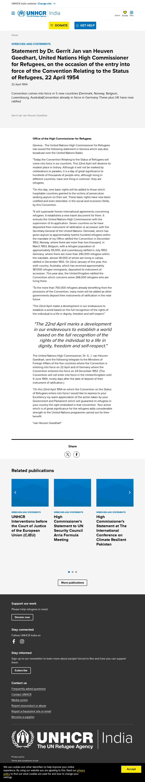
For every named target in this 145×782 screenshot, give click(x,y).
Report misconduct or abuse (28, 706)
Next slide (130, 492)
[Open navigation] (13, 13)
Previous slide (15, 492)
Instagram (22, 641)
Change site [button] (44, 3)
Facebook (13, 641)
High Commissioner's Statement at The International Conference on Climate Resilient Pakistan (111, 530)
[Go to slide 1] (70, 573)
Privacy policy (17, 756)
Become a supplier (22, 717)
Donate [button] (125, 15)
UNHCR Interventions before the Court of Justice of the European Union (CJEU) (29, 526)
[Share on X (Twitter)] (68, 454)
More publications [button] (72, 583)
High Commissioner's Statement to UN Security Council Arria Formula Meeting (68, 528)
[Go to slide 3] (77, 573)
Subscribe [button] (21, 670)
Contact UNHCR (21, 694)
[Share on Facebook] (76, 454)
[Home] (30, 14)
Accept (131, 769)
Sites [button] (132, 15)
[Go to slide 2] (73, 573)
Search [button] (117, 15)
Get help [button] (87, 25)
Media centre (19, 700)
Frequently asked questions (28, 689)
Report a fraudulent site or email (31, 711)
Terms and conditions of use (24, 760)
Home (14, 35)
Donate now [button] (22, 617)
